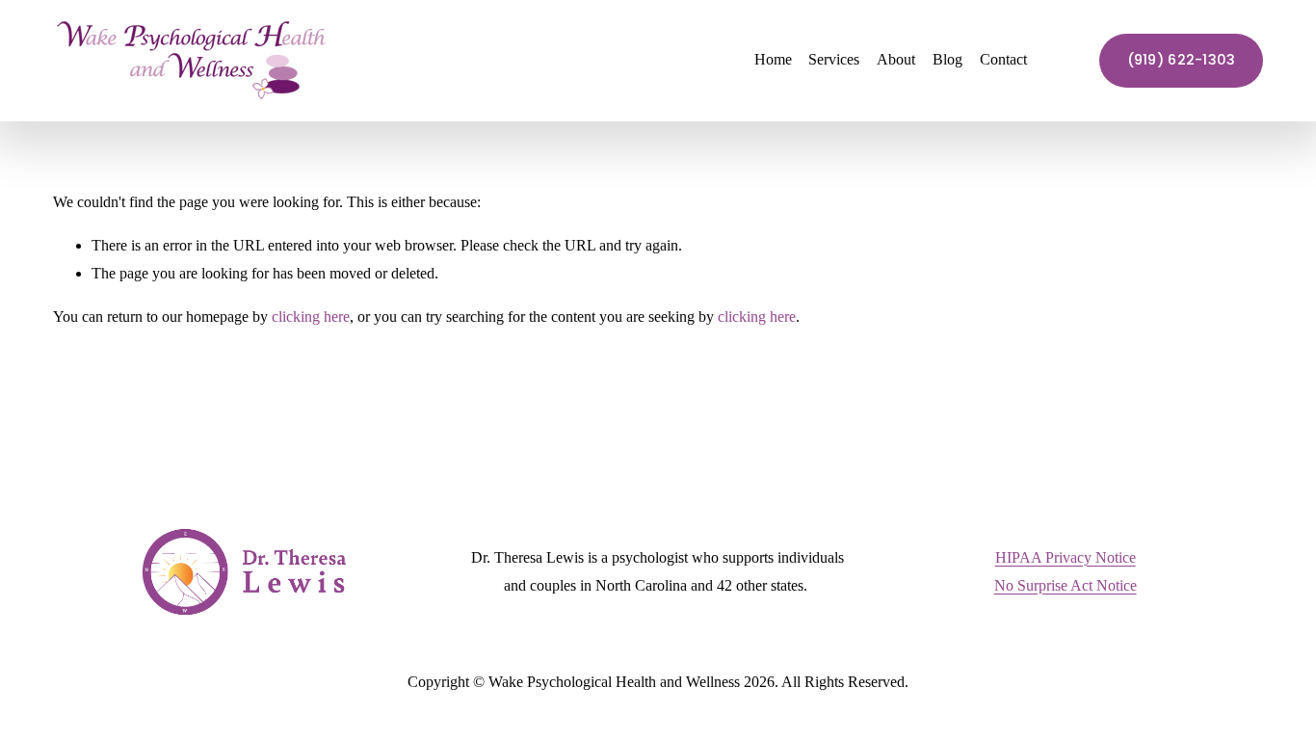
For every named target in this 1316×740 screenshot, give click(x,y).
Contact (1003, 59)
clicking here (311, 316)
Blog (947, 59)
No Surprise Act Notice (1065, 585)
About (896, 59)
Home (773, 59)
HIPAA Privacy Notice (1065, 557)
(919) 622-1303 (1181, 59)
